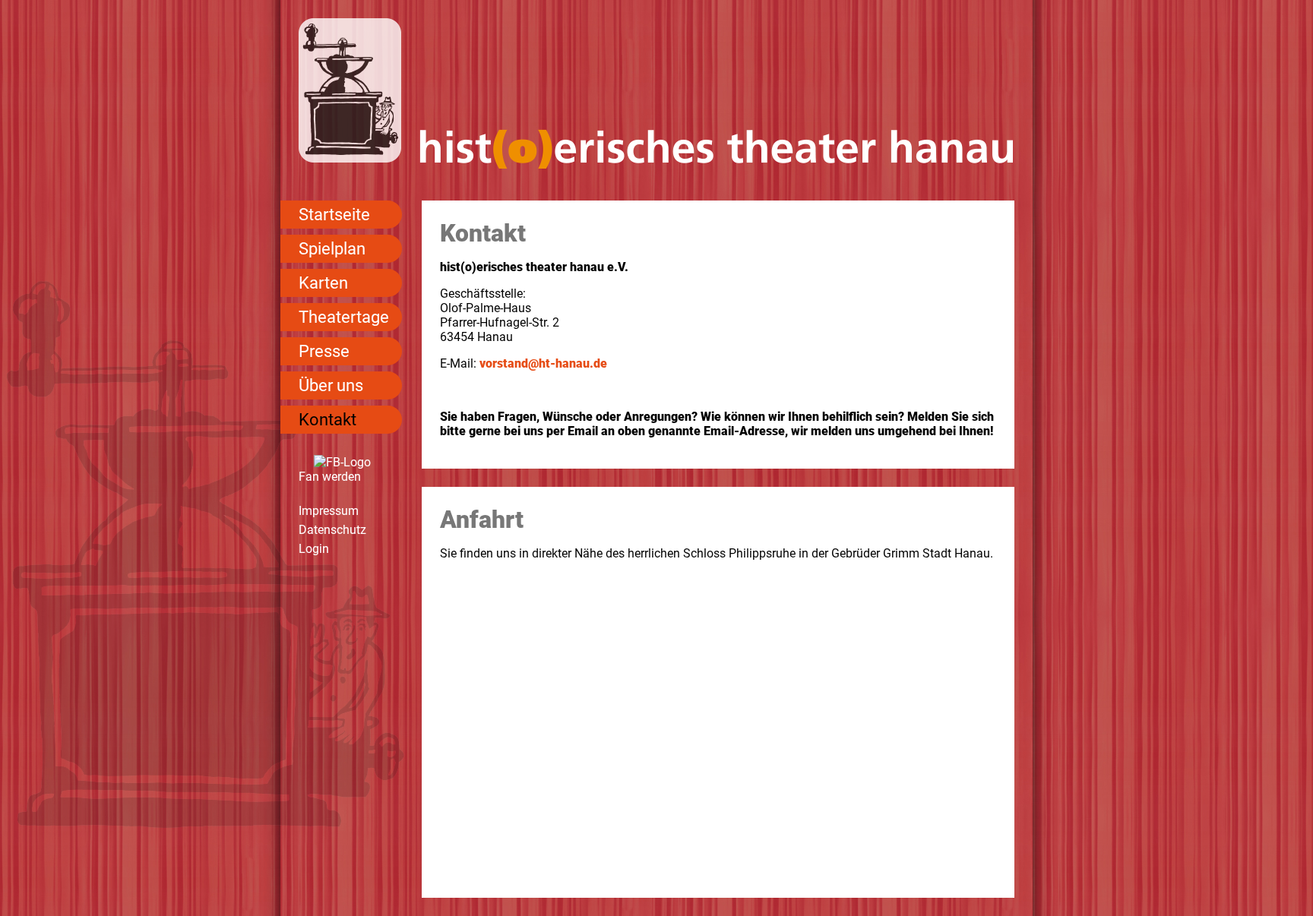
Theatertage (344, 317)
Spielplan (332, 248)
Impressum (329, 511)
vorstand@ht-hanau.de (543, 363)
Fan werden (330, 476)
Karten (323, 282)
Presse (324, 351)
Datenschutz (332, 530)
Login (314, 549)
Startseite (334, 214)
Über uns (331, 385)
